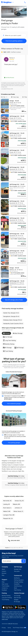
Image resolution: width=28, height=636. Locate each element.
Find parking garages (14, 442)
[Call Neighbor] (25, 2)
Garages (12, 547)
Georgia (17, 547)
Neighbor (7, 547)
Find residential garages (14, 403)
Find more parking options (14, 41)
